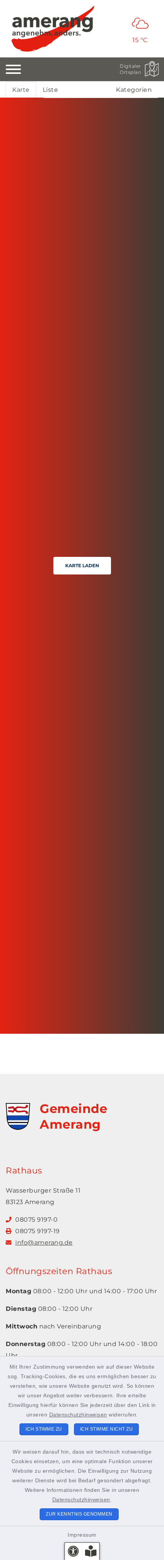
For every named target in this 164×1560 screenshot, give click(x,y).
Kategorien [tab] (134, 89)
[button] (73, 1551)
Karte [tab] (21, 89)
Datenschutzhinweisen (78, 1415)
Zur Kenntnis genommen (79, 1514)
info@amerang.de (44, 1242)
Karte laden (82, 565)
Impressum (82, 1535)
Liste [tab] (50, 89)
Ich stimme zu (44, 1429)
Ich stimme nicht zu (106, 1429)
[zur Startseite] (52, 29)
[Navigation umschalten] (13, 69)
